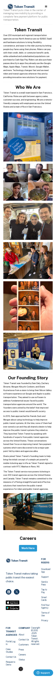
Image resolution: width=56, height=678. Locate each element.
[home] (21, 6)
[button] (46, 6)
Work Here (28, 548)
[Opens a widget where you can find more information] (43, 673)
